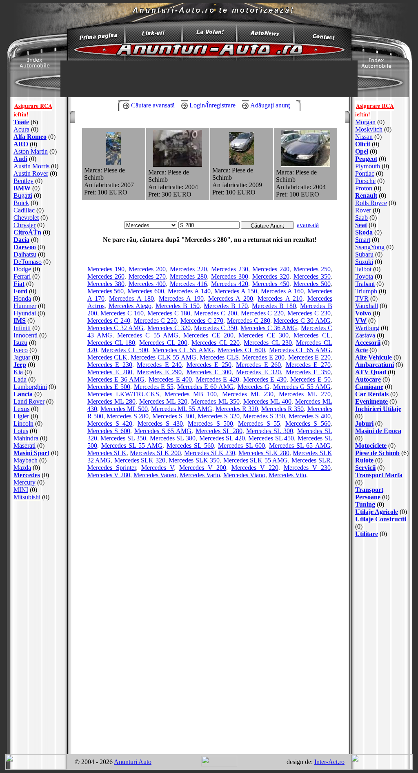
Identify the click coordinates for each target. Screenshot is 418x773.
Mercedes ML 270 (304, 394)
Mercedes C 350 (215, 327)
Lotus (20, 430)
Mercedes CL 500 (124, 349)
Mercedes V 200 (202, 467)
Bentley (23, 180)
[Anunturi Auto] (209, 58)
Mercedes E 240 (159, 364)
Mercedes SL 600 (241, 445)
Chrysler (24, 224)
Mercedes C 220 (262, 313)
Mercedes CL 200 (163, 342)
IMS (19, 320)
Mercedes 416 (188, 283)
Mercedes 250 (312, 269)
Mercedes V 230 (307, 467)
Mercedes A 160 (282, 291)
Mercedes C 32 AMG (115, 327)
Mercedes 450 (270, 283)
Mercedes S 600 (109, 430)
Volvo (363, 313)
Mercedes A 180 (131, 298)
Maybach (25, 460)
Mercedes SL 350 (123, 438)
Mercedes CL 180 (111, 342)
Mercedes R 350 (282, 408)
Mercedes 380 (106, 283)
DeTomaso (27, 261)
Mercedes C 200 (215, 313)
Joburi (364, 423)
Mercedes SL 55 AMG (131, 445)
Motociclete (371, 445)
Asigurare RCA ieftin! (32, 109)
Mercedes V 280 (108, 474)
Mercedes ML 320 (163, 401)
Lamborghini (30, 386)
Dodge (22, 269)
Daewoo (24, 247)
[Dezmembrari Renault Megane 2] (113, 162)
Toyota (364, 276)
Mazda (22, 467)
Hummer (24, 305)
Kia (18, 372)
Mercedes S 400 (310, 416)
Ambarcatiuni (374, 364)
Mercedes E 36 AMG (116, 379)
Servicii (365, 467)
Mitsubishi (26, 497)
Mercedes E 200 (263, 357)
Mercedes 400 (147, 283)
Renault (366, 195)
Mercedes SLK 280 (263, 452)
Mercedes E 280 (109, 372)
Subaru (364, 254)
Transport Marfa (378, 474)
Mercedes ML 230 (247, 394)
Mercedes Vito (287, 474)
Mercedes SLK (107, 452)
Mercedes (26, 474)
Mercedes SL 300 (269, 430)
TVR (362, 298)
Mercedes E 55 (153, 386)
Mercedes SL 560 (190, 445)
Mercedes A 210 (280, 298)
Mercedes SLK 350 (194, 460)
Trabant (365, 283)
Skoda (364, 232)
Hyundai (24, 313)
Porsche (365, 180)
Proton (363, 188)
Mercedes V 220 (254, 467)
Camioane (369, 386)
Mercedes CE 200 (208, 335)
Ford (20, 291)
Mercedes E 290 (159, 372)
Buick (21, 202)
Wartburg (367, 327)
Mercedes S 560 (308, 423)
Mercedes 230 (229, 269)
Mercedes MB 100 (191, 394)
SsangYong (370, 247)
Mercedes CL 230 (268, 342)
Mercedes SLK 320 (139, 460)
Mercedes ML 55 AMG (181, 408)
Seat (361, 224)
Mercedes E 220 (309, 357)
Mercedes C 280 (248, 320)
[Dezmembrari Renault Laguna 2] (305, 164)
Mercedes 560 (105, 291)
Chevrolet (26, 217)
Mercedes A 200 (230, 298)
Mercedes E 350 (308, 372)
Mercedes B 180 (274, 305)
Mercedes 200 (147, 269)
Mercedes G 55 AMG (302, 386)
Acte (361, 349)
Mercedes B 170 (226, 305)
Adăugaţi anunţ (270, 105)
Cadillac (24, 210)
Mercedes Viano (244, 474)
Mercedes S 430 (160, 423)
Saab (361, 217)
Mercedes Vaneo (154, 474)
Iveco (20, 349)
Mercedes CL (311, 335)
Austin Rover (30, 173)
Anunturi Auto (132, 761)
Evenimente (371, 401)
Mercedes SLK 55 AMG (255, 460)
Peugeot (366, 158)
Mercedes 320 (270, 276)
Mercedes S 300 (173, 416)
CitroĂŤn (27, 232)
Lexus (21, 408)
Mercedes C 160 (122, 313)
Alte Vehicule (373, 357)
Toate (21, 121)
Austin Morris (31, 166)
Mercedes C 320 (168, 327)
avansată (308, 224)
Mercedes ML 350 (215, 401)
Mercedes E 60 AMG (205, 386)
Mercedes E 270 (308, 364)
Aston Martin (30, 151)
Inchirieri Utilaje (378, 408)
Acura (21, 129)
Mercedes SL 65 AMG (299, 445)
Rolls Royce (371, 202)
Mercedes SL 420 (222, 438)
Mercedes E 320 (258, 372)
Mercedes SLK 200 (155, 452)
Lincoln (23, 423)
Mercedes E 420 (217, 379)
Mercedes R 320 (237, 408)
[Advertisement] (38, 627)
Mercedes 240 (270, 269)
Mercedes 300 (229, 276)
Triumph (366, 291)
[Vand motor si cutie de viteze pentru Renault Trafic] (177, 164)
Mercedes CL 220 (215, 342)
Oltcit (362, 144)
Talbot (363, 269)
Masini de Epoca (378, 430)
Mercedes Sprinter (111, 467)
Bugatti (22, 195)
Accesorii (367, 342)
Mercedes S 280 (128, 416)
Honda (22, 298)
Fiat (18, 283)
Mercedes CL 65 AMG (300, 349)
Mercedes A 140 (189, 291)
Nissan (364, 136)
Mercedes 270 (147, 276)
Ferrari (22, 276)
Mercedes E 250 (209, 364)
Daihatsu (24, 254)
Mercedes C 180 (169, 313)
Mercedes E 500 (108, 386)
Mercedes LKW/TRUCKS (123, 394)
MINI (20, 489)
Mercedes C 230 (309, 313)
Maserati (24, 445)
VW (361, 320)
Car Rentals (372, 394)
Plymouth (367, 166)
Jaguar (21, 357)
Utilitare (366, 533)
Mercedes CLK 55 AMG (163, 357)
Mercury (24, 482)
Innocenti (25, 335)
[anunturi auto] (94, 38)
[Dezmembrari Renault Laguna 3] (241, 162)
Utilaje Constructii (380, 519)
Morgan (365, 121)
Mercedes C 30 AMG (301, 320)
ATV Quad (370, 372)
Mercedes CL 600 (241, 349)
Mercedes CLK (107, 357)
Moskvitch (368, 129)
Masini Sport (31, 452)
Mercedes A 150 (235, 291)
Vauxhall (366, 305)
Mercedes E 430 (265, 379)
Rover (363, 210)
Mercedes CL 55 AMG (183, 349)
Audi (20, 158)
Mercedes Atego (130, 305)
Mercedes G (253, 386)
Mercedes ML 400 (267, 401)
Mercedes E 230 (109, 364)
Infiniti (22, 327)
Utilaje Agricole (376, 511)
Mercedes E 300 (209, 372)
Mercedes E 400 (170, 379)
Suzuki (364, 261)
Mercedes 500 (312, 283)
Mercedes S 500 (210, 423)
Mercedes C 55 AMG (147, 335)
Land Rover (28, 401)
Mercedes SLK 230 (209, 452)
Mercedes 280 (188, 276)
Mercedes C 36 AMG (268, 327)
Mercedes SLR (311, 460)
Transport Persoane (369, 493)
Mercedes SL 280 (219, 430)
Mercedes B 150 (178, 305)
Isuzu (20, 342)
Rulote (364, 460)
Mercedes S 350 (264, 416)
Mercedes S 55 (259, 423)
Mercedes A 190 (181, 298)
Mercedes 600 (145, 291)
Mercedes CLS (219, 357)
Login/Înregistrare (212, 105)
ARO (20, 144)
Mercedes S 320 (219, 416)
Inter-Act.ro (329, 761)
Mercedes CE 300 (263, 335)
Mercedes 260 (106, 276)
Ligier (21, 416)
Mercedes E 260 (258, 364)
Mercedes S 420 (110, 423)
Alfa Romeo (30, 136)
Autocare (368, 379)
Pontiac (364, 173)
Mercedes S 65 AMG (162, 430)
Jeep (19, 364)
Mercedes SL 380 (173, 438)
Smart (362, 239)
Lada (20, 379)
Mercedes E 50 (310, 379)
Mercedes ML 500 (124, 408)
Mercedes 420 (229, 283)
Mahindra (25, 438)
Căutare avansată (153, 105)
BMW (22, 188)
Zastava (365, 335)
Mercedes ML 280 (111, 401)
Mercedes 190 (106, 269)
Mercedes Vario (200, 474)
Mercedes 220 (188, 269)
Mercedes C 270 (201, 320)
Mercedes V (157, 467)
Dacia (21, 239)
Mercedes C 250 (155, 320)
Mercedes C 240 (108, 320)
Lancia (23, 394)
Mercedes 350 (312, 276)
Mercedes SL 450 (271, 438)
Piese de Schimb (377, 452)
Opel (361, 151)
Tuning (365, 504)
